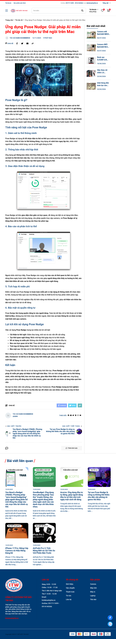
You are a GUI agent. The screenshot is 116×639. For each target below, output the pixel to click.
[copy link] (32, 43)
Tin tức (68, 596)
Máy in (92, 592)
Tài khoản (8, 3)
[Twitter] (73, 415)
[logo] (19, 11)
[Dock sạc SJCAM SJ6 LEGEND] (91, 60)
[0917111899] (110, 624)
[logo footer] (18, 585)
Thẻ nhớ (93, 599)
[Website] (71, 415)
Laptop (92, 596)
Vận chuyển (70, 588)
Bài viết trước (14, 426)
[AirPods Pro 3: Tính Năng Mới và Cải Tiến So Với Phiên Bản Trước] (44, 533)
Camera (93, 584)
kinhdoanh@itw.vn (92, 3)
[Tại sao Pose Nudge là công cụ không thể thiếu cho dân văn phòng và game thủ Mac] (99, 477)
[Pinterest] (75, 415)
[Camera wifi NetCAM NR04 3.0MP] (91, 34)
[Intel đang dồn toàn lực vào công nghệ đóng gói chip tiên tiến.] (91, 86)
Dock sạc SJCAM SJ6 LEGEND (102, 59)
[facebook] (68, 415)
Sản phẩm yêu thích (20, 3)
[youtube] (80, 415)
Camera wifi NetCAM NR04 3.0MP (103, 34)
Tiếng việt (105, 3)
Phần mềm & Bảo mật (15, 470)
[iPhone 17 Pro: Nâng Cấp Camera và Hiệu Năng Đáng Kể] (16, 533)
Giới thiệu (69, 584)
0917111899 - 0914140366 (74, 3)
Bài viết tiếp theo (71, 426)
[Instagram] (78, 415)
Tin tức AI (94, 470)
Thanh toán (70, 592)
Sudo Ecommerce (23, 38)
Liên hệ (68, 599)
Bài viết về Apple (14, 526)
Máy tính (93, 588)
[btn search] (82, 10)
